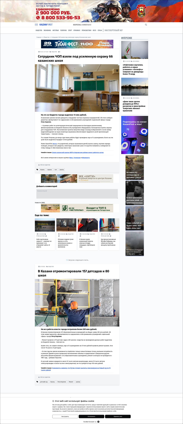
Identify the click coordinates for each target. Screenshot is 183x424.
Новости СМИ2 (40, 203)
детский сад (44, 374)
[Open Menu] (36, 24)
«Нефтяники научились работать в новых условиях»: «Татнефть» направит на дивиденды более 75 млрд (133, 69)
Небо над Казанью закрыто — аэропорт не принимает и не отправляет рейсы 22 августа (43, 243)
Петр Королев (61, 374)
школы (62, 169)
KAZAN (46, 24)
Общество (39, 30)
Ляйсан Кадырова (45, 165)
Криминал (76, 30)
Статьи (100, 30)
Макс (71, 158)
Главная (38, 37)
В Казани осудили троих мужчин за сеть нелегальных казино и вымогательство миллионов (65, 243)
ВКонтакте (85, 158)
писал (55, 144)
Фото (94, 30)
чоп (56, 169)
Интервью (56, 30)
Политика (63, 30)
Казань (42, 169)
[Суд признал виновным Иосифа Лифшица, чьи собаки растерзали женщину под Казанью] (109, 225)
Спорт (70, 30)
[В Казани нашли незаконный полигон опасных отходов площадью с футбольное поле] (88, 225)
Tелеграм (77, 158)
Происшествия (86, 30)
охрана (49, 169)
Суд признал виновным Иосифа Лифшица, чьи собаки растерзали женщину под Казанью (108, 242)
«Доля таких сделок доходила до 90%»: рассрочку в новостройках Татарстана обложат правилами (134, 106)
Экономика (47, 30)
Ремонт (71, 374)
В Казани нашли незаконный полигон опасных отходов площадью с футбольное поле (87, 243)
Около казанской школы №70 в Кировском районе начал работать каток (78, 152)
